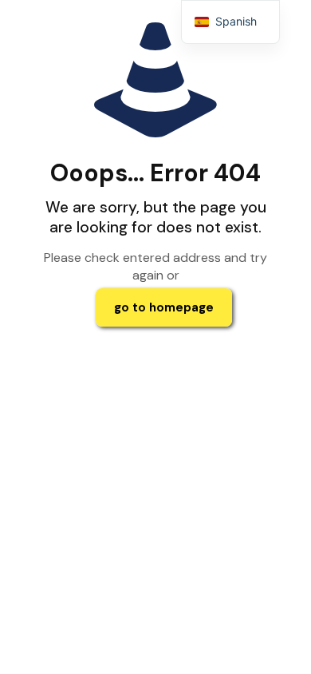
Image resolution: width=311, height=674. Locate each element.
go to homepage (164, 307)
